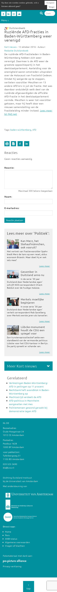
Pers (7, 535)
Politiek (41, 233)
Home (8, 531)
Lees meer (44, 265)
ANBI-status (11, 538)
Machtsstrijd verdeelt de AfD (25, 397)
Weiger (52, 7)
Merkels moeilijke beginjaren (32, 301)
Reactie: (9, 167)
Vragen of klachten (15, 545)
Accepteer (50, 3)
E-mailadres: (11, 208)
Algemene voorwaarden (17, 542)
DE (7, 422)
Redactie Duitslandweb (16, 50)
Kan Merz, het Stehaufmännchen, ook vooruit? (33, 244)
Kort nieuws (10, 46)
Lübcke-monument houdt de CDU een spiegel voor (33, 330)
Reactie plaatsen (14, 220)
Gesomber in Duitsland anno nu (32, 273)
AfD (34, 129)
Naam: (8, 196)
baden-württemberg (20, 129)
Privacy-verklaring (12, 566)
